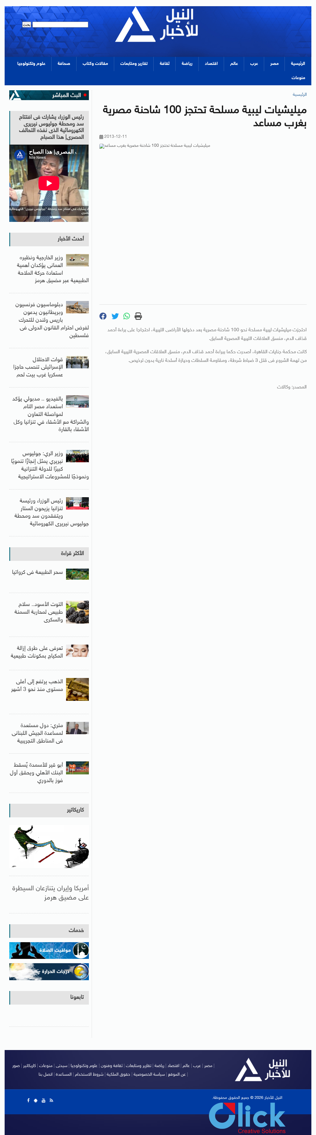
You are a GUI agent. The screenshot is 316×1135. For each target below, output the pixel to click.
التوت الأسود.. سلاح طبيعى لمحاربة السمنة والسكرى (39, 612)
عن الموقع (177, 1074)
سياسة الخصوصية (149, 1074)
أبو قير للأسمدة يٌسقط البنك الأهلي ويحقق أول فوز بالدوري (36, 773)
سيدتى (61, 1066)
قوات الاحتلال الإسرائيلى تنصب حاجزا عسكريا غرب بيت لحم (38, 368)
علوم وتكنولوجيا (31, 63)
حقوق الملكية (118, 1074)
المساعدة (64, 1074)
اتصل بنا (45, 1074)
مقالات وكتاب (95, 63)
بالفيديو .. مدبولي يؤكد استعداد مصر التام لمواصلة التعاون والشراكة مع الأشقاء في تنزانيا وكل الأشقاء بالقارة (50, 414)
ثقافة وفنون (112, 1066)
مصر (274, 63)
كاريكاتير (75, 810)
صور (16, 1066)
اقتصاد (211, 63)
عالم (234, 63)
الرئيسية (298, 63)
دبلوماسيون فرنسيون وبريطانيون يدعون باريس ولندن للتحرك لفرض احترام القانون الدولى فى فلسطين (52, 320)
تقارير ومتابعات (134, 63)
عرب (254, 63)
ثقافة (164, 63)
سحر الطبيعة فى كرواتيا (37, 572)
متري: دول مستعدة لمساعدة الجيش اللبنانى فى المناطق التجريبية (37, 733)
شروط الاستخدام (89, 1074)
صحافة (64, 63)
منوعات (298, 78)
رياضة (187, 63)
